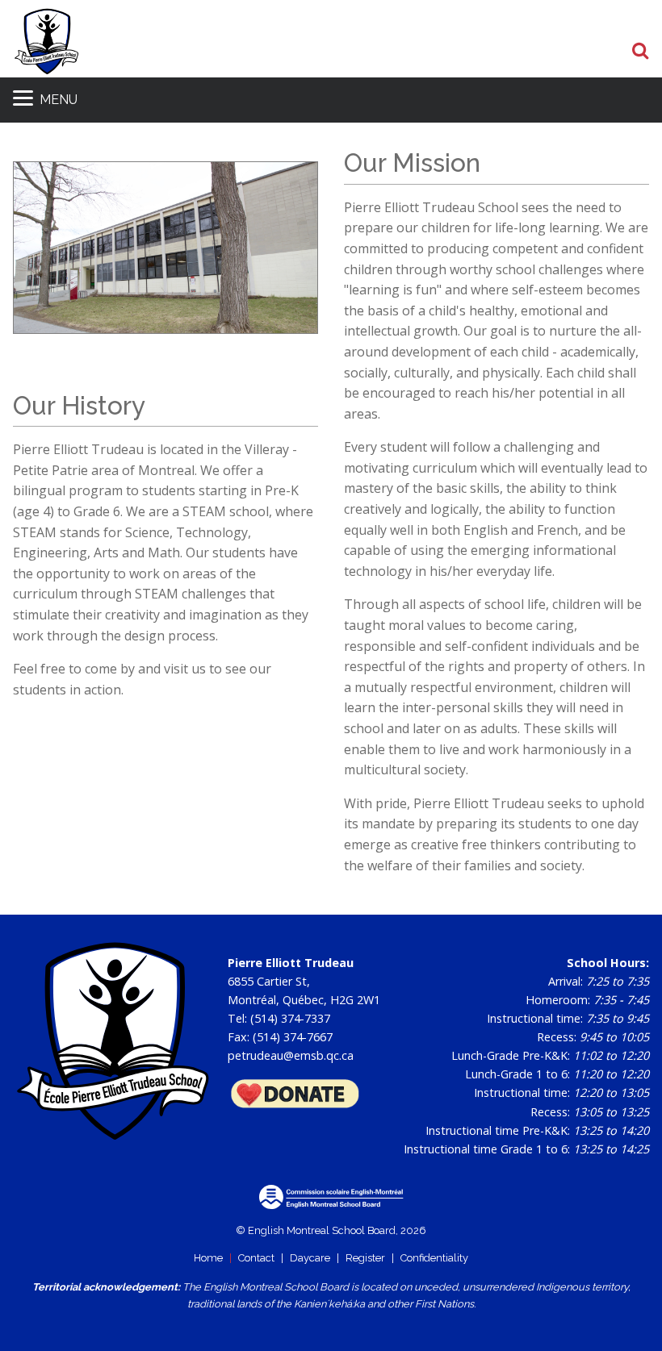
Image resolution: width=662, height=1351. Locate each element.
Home (208, 1258)
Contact (256, 1258)
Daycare (310, 1258)
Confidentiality (434, 1258)
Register (365, 1258)
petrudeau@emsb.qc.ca (291, 1055)
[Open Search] (640, 51)
